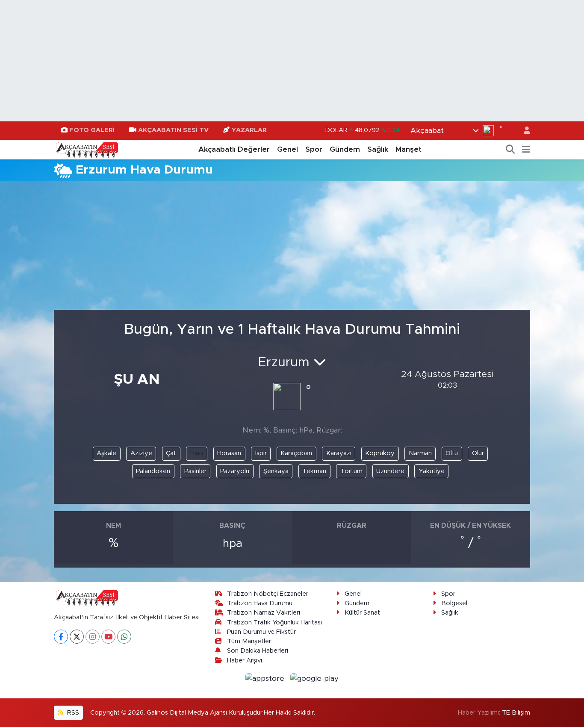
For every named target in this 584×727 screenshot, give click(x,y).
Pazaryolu (234, 471)
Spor (313, 149)
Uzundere (390, 471)
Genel (287, 149)
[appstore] (266, 678)
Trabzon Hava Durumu (259, 603)
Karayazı (338, 453)
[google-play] (315, 678)
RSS (72, 712)
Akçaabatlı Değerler (234, 149)
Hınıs (197, 453)
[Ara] (510, 149)
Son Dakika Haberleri (257, 651)
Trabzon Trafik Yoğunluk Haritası (274, 622)
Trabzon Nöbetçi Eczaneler (267, 594)
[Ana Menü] (526, 149)
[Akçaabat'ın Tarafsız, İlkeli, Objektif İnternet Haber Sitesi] (86, 149)
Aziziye (141, 453)
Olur (478, 453)
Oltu (451, 453)
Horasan (229, 453)
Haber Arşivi (244, 660)
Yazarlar (249, 130)
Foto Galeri (92, 130)
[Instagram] (93, 637)
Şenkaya (276, 471)
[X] (77, 637)
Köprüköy (380, 453)
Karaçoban (296, 453)
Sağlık (377, 149)
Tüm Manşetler (249, 641)
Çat (171, 453)
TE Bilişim (516, 712)
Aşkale (106, 453)
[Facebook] (61, 637)
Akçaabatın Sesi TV (173, 130)
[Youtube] (108, 637)
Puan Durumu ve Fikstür (261, 632)
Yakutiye (432, 471)
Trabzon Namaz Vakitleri (263, 612)
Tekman (314, 471)
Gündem (345, 149)
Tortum (351, 471)
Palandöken (153, 471)
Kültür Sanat (362, 612)
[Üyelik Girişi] (523, 130)
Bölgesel (454, 603)
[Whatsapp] (124, 637)
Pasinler (195, 471)
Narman (420, 453)
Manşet (408, 149)
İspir (261, 453)
